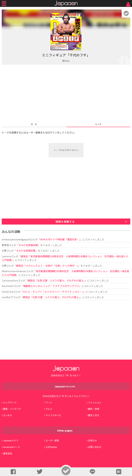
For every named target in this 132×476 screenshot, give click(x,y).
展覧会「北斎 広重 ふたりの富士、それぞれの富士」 (56, 280)
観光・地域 (93, 408)
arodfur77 (7, 297)
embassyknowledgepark (16, 239)
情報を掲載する (65, 221)
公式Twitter (51, 447)
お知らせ (92, 440)
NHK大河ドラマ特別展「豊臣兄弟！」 (60, 239)
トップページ (9, 402)
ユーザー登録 (52, 440)
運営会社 (7, 453)
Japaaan (66, 3)
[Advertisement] (66, 94)
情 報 (34, 124)
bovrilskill (8, 286)
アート (49, 402)
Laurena (6, 256)
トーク (98, 124)
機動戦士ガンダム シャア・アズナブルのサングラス (51, 286)
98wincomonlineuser (14, 271)
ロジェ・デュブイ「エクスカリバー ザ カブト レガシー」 (53, 291)
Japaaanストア (10, 440)
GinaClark (7, 291)
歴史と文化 (93, 415)
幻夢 (4, 250)
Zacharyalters (10, 280)
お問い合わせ (94, 447)
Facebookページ (11, 447)
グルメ (49, 408)
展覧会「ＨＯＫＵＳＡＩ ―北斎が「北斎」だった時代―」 (47, 265)
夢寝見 (5, 245)
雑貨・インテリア (12, 408)
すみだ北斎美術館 (28, 245)
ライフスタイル (53, 415)
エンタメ (7, 415)
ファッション (94, 402)
